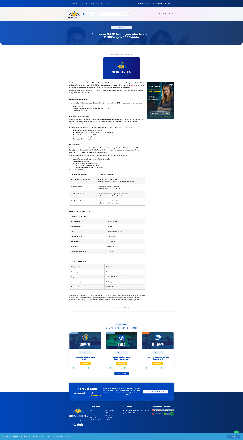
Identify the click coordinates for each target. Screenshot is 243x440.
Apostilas (158, 14)
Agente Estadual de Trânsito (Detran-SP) (158, 358)
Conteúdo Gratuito (168, 14)
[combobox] (112, 14)
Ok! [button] (233, 436)
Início (134, 14)
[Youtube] (74, 424)
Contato (107, 3)
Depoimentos (74, 3)
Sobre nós (99, 3)
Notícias (151, 14)
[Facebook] (78, 424)
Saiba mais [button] (67, 436)
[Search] (128, 14)
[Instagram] (81, 424)
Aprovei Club (90, 3)
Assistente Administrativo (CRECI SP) (85, 358)
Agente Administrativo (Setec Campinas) (121, 358)
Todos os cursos (142, 14)
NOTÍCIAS (121, 27)
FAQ (82, 3)
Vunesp (132, 85)
